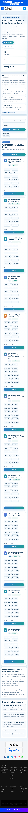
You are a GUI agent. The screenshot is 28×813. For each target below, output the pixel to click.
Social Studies (12, 770)
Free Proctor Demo (18, 2)
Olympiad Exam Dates (13, 777)
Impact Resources (23, 772)
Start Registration (15, 129)
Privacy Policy (22, 786)
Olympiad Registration (5, 2)
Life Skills (12, 791)
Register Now (9, 42)
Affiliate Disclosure (23, 788)
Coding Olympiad (13, 767)
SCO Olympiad (23, 770)
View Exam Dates (9, 46)
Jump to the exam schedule (8, 112)
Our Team (22, 769)
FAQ (2, 791)
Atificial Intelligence (13, 769)
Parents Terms (13, 788)
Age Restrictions (13, 789)
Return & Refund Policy (4, 787)
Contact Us (22, 791)
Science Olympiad (4, 769)
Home (2, 13)
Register (14, 193)
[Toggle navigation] (24, 8)
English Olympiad (4, 770)
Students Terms (13, 786)
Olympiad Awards (23, 767)
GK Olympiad (3, 772)
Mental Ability (3, 774)
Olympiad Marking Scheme (13, 774)
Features (12, 772)
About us (2, 789)
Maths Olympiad (4, 767)
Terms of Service (23, 789)
